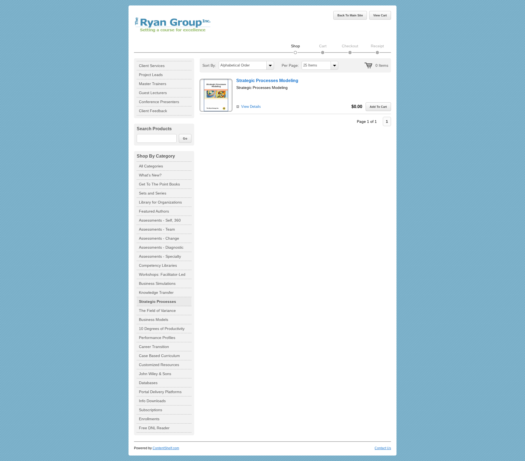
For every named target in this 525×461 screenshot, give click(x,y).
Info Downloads (152, 401)
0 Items (381, 65)
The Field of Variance (157, 310)
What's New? (150, 175)
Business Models (153, 319)
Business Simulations (157, 283)
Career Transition (154, 346)
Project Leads (151, 75)
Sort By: (209, 65)
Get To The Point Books (159, 184)
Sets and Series (152, 193)
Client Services (152, 65)
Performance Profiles (157, 337)
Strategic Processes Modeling (267, 80)
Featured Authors (154, 211)
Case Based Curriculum (159, 355)
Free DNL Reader (154, 428)
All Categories (151, 166)
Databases (148, 383)
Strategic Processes (157, 301)
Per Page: (290, 65)
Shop (295, 46)
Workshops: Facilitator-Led (162, 274)
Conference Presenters (159, 102)
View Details (251, 107)
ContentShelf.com (166, 448)
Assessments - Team (157, 229)
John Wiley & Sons (155, 374)
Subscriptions (150, 410)
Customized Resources (159, 365)
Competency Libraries (158, 265)
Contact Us (383, 448)
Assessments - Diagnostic (161, 247)
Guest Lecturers (153, 93)
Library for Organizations (160, 202)
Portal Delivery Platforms (160, 392)
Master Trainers (152, 84)
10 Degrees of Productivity (162, 328)
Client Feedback (153, 111)
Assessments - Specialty (160, 256)
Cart (322, 46)
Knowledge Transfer (156, 292)
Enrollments (149, 419)
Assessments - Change (159, 238)
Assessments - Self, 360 (160, 220)
